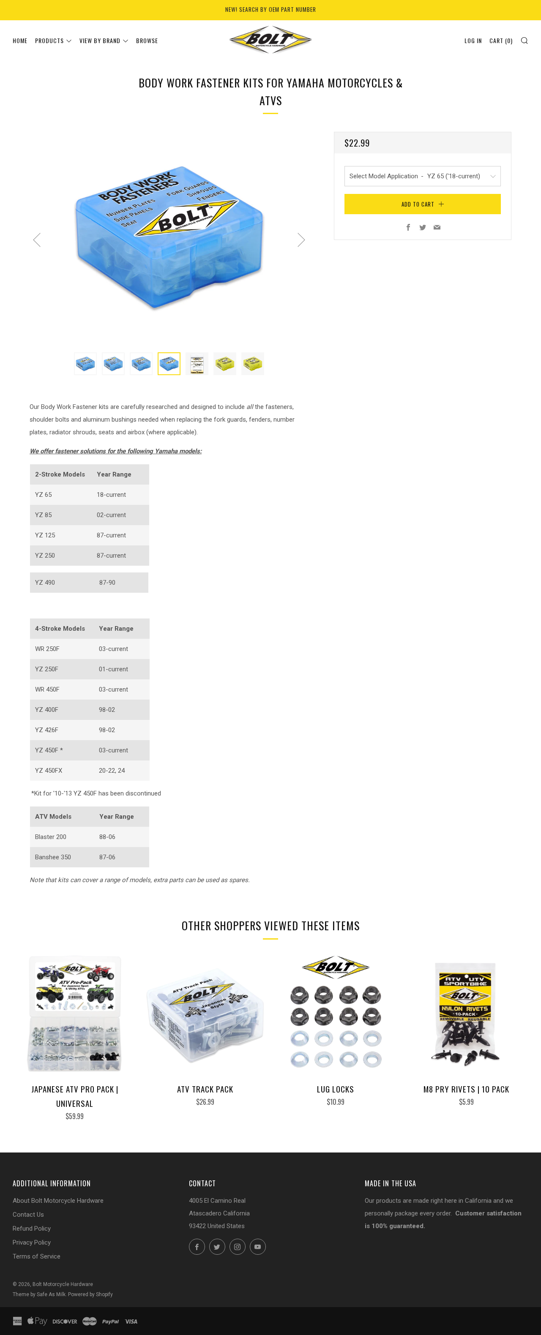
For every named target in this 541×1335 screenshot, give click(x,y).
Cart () (501, 40)
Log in (473, 40)
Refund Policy (32, 1228)
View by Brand (99, 40)
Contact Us (28, 1214)
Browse (147, 40)
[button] (85, 363)
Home (20, 40)
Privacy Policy (32, 1242)
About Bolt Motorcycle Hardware (58, 1200)
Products (49, 40)
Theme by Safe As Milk (39, 1294)
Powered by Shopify (90, 1294)
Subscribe (493, 1299)
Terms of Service (36, 1256)
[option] (169, 237)
